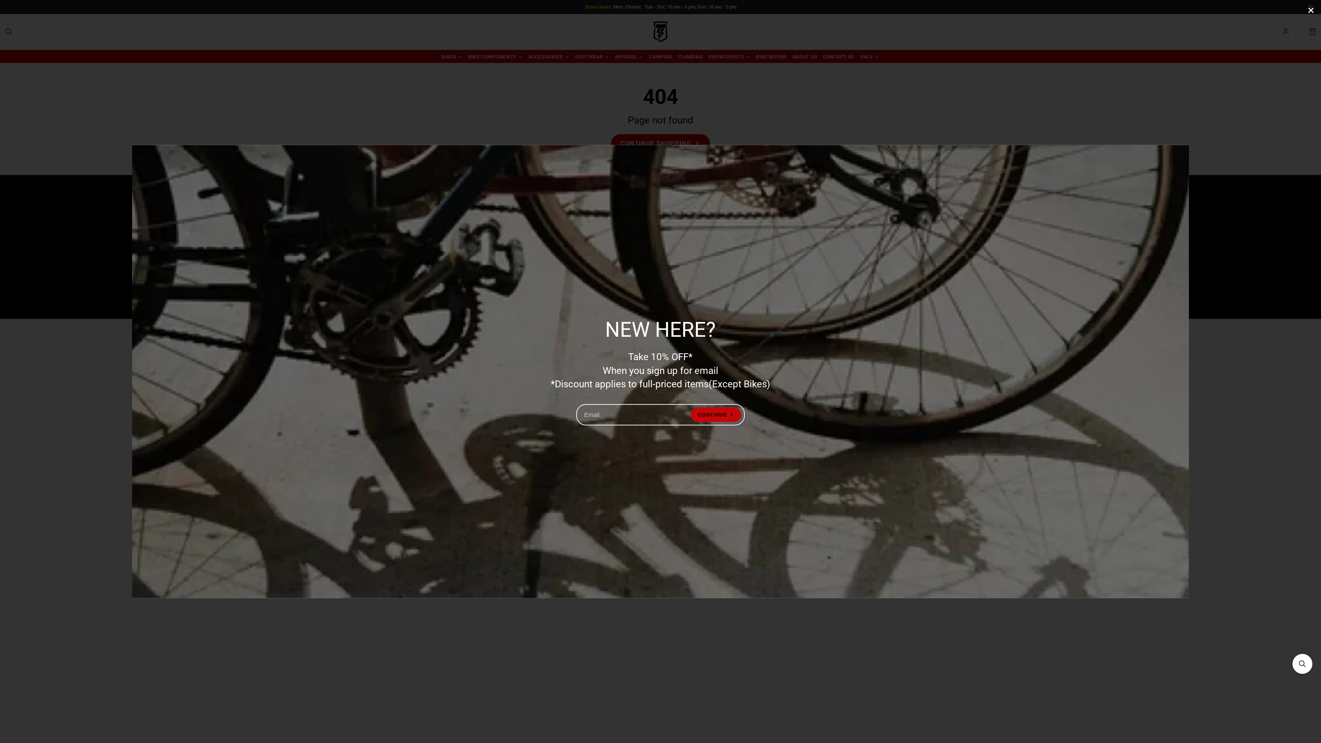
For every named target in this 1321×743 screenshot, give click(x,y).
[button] (1302, 664)
